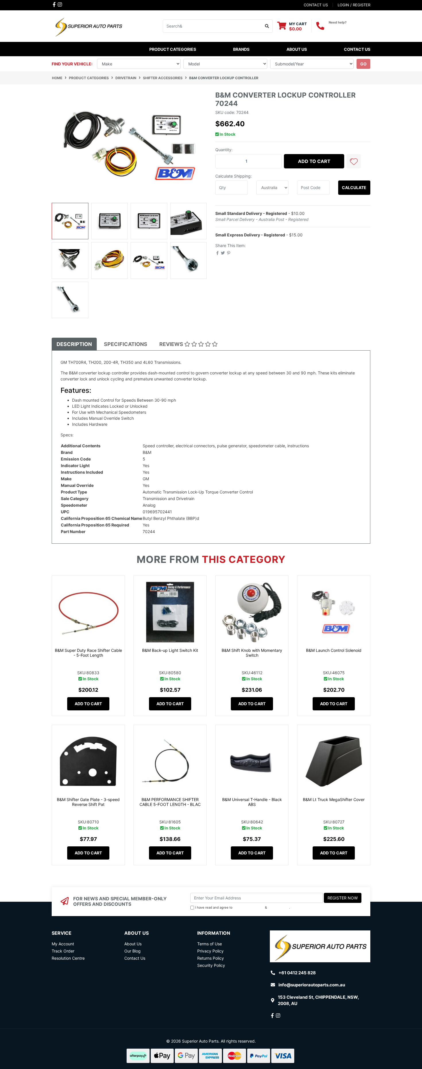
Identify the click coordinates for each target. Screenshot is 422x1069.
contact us (316, 5)
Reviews (171, 344)
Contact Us (357, 49)
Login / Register (354, 5)
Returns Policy (210, 958)
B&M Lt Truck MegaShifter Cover (334, 799)
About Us (297, 49)
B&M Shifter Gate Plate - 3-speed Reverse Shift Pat (88, 802)
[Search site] (267, 26)
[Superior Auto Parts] (88, 25)
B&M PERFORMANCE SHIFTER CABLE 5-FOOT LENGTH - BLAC (170, 802)
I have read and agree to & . (242, 907)
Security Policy (211, 965)
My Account (63, 943)
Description (74, 344)
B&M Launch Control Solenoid (333, 650)
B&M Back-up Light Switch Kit (170, 650)
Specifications (125, 344)
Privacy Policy (278, 907)
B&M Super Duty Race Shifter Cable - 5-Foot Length (88, 653)
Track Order (63, 951)
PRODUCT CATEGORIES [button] (172, 49)
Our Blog (132, 951)
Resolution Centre (68, 958)
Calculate (354, 187)
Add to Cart (314, 161)
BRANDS (241, 49)
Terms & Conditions (249, 907)
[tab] (74, 344)
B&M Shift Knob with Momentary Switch (252, 653)
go (363, 63)
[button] (353, 161)
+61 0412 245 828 (349, 27)
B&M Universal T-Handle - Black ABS (252, 802)
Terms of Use (209, 943)
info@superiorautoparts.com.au (311, 985)
